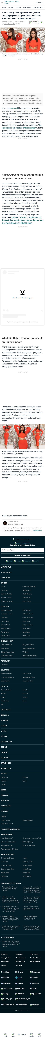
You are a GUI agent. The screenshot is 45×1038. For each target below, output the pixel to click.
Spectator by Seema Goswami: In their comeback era (30, 928)
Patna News (5, 642)
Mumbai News (5, 639)
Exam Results (5, 691)
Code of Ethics (35, 972)
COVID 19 (4, 821)
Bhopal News (26, 620)
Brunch (24, 700)
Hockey (3, 791)
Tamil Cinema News (28, 658)
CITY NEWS (5, 617)
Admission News (6, 684)
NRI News (4, 886)
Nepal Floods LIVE (7, 848)
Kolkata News (5, 635)
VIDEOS (3, 741)
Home (4, 7)
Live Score (4, 600)
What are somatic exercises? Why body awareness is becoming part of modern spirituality (10, 909)
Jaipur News (26, 631)
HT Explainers (26, 886)
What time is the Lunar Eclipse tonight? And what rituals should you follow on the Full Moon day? (11, 919)
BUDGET (4, 746)
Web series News (6, 666)
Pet (2, 715)
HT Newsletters (35, 968)
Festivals (25, 704)
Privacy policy (5, 968)
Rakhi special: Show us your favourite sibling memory (9, 898)
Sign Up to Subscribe (22, 563)
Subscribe (39, 2)
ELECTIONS (5, 811)
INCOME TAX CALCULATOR (10, 839)
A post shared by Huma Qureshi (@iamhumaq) (22, 322)
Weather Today (20, 968)
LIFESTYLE (4, 696)
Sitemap (3, 975)
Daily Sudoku (5, 830)
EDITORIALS (5, 768)
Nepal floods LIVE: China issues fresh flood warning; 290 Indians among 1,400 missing (11, 954)
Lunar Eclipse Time (28, 855)
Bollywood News (6, 655)
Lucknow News (27, 635)
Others (3, 795)
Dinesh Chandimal (7, 611)
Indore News (5, 631)
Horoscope (4, 675)
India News (27, 7)
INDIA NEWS (5, 588)
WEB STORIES (6, 720)
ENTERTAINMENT (7, 651)
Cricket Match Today (29, 597)
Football (25, 787)
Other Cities (26, 646)
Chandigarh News (6, 624)
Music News (5, 658)
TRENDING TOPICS (7, 864)
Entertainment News (7, 879)
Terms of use (34, 964)
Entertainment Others (29, 666)
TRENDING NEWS (7, 845)
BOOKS (3, 800)
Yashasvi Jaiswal (6, 608)
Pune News (26, 642)
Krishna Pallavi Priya (15, 524)
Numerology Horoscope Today (32, 848)
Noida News (26, 639)
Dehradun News (27, 624)
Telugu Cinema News (7, 662)
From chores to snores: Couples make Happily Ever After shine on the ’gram (33, 938)
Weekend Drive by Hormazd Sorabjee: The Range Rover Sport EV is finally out (10, 929)
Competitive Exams (7, 687)
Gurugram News (27, 628)
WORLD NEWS (6, 582)
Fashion (3, 704)
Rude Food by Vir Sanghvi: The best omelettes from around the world (11, 938)
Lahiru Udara (26, 611)
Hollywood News (28, 655)
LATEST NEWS (6, 577)
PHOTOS (4, 736)
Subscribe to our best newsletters (22, 553)
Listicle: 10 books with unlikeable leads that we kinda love (31, 918)
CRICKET (4, 593)
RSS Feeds (19, 975)
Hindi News (26, 883)
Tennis (24, 791)
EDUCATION (5, 680)
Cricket (18, 7)
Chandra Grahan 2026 (8, 852)
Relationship (5, 711)
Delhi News (4, 628)
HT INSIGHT (5, 805)
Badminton (4, 787)
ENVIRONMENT (6, 752)
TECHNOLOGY (6, 778)
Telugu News (5, 883)
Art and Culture (6, 700)
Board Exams (26, 684)
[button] (2, 2)
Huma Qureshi (13, 108)
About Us (4, 964)
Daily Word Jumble (7, 834)
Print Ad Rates (20, 972)
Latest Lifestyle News (11, 893)
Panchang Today (27, 852)
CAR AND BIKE (6, 773)
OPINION (4, 762)
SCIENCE (4, 757)
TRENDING (5, 725)
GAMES (3, 827)
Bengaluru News (6, 620)
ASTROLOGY (5, 671)
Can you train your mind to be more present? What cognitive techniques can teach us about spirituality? (32, 899)
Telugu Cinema (27, 875)
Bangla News (26, 879)
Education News (27, 691)
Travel (24, 711)
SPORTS (4, 784)
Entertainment (37, 7)
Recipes (24, 707)
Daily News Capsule (8, 558)
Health (3, 707)
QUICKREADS (5, 816)
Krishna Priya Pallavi (9, 24)
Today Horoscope (6, 855)
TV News (25, 662)
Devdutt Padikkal (6, 604)
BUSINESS (4, 731)
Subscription (5, 972)
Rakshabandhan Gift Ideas (9, 859)
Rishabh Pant (26, 608)
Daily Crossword (27, 830)
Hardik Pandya (27, 604)
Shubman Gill (26, 600)
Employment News (28, 687)
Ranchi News (5, 646)
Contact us (19, 964)
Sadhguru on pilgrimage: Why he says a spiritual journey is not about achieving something (32, 909)
